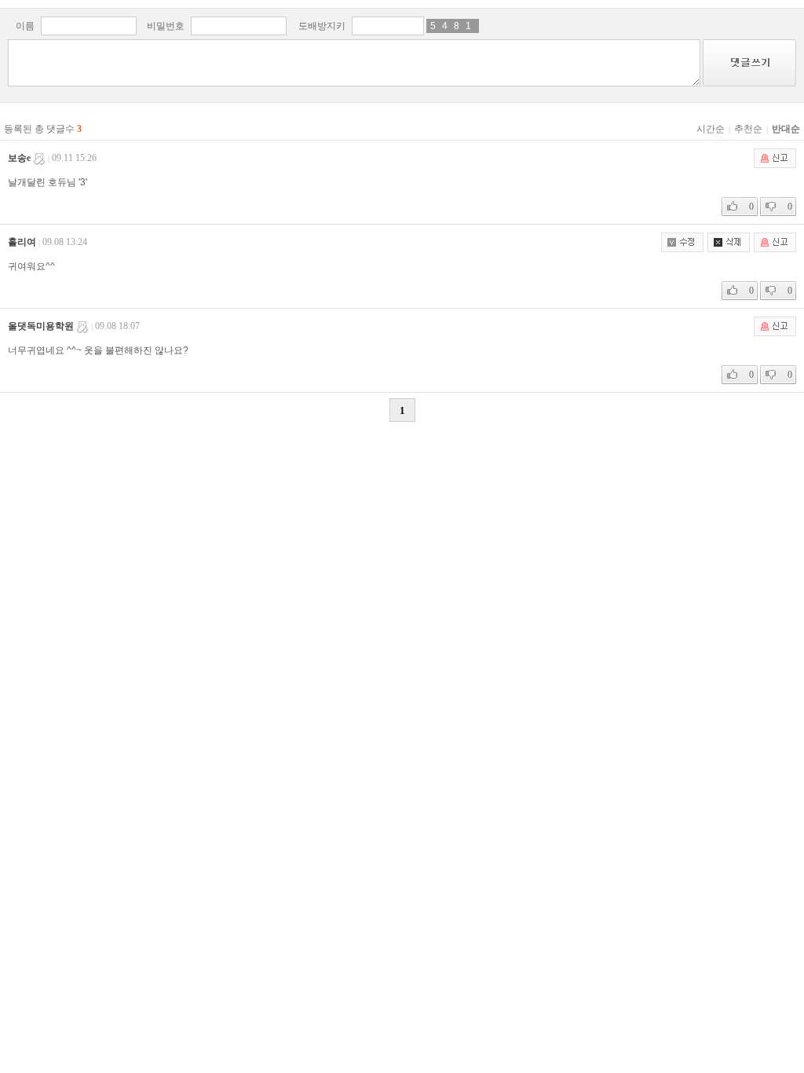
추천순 (748, 128)
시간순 (710, 128)
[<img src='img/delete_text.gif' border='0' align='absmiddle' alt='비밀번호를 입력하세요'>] (727, 241)
